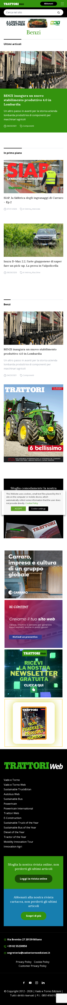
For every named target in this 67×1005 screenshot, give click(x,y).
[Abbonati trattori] (33, 723)
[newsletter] (33, 673)
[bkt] (33, 23)
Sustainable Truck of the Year (21, 822)
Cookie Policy (41, 962)
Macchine (36, 272)
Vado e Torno (12, 780)
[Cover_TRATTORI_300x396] (33, 423)
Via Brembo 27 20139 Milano (24, 939)
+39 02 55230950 (17, 946)
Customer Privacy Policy (32, 966)
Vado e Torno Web (15, 784)
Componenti (28, 126)
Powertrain (10, 803)
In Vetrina (27, 209)
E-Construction (12, 818)
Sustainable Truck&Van (17, 789)
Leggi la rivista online (33, 878)
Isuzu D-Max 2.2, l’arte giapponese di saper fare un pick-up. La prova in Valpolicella (33, 263)
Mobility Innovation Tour (18, 841)
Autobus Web (12, 794)
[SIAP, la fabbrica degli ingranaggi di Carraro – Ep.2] (33, 176)
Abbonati (48, 3)
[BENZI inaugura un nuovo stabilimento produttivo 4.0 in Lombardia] (33, 70)
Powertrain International (18, 808)
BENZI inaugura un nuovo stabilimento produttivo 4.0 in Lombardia (27, 100)
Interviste (36, 209)
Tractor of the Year (15, 837)
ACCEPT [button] (18, 508)
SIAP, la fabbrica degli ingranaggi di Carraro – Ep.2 (33, 200)
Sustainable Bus (13, 799)
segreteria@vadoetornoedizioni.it (28, 952)
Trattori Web (11, 813)
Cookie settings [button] (38, 508)
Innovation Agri (13, 846)
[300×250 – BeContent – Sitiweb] (33, 624)
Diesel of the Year (14, 832)
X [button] (60, 493)
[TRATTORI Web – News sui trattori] (14, 4)
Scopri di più (33, 916)
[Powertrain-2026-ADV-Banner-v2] (33, 574)
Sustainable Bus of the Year (20, 827)
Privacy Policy (23, 962)
